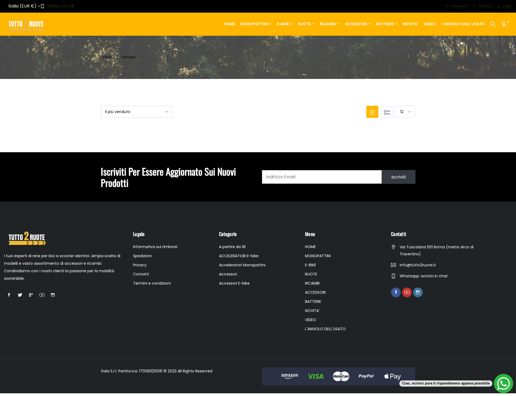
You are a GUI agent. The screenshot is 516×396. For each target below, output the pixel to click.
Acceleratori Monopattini (242, 265)
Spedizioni (142, 256)
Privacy (139, 265)
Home (106, 57)
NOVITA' (410, 24)
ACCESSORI (356, 24)
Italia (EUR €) (23, 6)
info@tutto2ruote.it (418, 265)
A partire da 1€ (232, 246)
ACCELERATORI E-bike (239, 256)
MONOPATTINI (254, 24)
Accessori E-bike (234, 283)
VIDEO (430, 24)
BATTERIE (384, 24)
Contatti (141, 274)
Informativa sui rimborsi (155, 246)
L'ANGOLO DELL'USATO (463, 24)
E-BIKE (283, 24)
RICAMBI (328, 24)
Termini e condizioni (152, 283)
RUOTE (304, 24)
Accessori (228, 274)
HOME (229, 24)
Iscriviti (398, 177)
